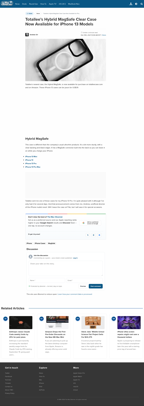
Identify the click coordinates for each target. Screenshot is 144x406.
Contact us (8, 386)
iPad (40, 386)
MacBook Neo (73, 4)
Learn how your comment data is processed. (75, 294)
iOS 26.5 (62, 4)
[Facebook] (99, 235)
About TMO (9, 390)
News (17, 4)
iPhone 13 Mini (31, 156)
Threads (8, 383)
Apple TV (52, 4)
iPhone (29, 243)
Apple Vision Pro (79, 373)
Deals (24, 4)
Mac (40, 380)
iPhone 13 (29, 160)
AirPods (42, 390)
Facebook (8, 376)
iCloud (75, 390)
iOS (74, 383)
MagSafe (51, 243)
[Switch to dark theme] (136, 4)
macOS (75, 386)
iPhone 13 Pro (30, 163)
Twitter (7, 373)
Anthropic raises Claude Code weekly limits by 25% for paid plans (19, 334)
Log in (75, 258)
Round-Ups (33, 4)
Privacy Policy (9, 393)
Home (30, 13)
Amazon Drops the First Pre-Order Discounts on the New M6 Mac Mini (55, 334)
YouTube (8, 380)
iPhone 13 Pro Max (32, 167)
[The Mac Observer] (7, 4)
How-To (43, 4)
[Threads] (94, 235)
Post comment (96, 286)
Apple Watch (77, 376)
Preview (83, 286)
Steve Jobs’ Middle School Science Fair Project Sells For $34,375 (92, 334)
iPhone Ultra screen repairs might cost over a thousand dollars (128, 334)
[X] (88, 235)
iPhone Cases (40, 243)
